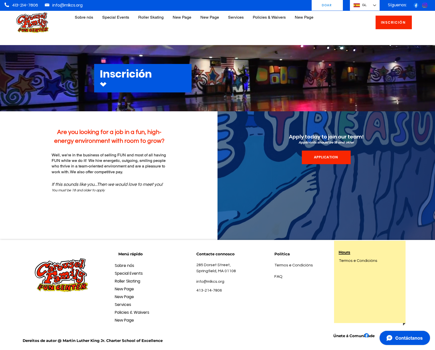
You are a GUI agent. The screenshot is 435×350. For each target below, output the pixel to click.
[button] (269, 15)
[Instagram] (425, 5)
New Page (124, 289)
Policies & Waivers (132, 312)
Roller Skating (127, 281)
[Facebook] (416, 5)
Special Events (129, 273)
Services (123, 304)
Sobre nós (124, 265)
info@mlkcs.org (67, 5)
